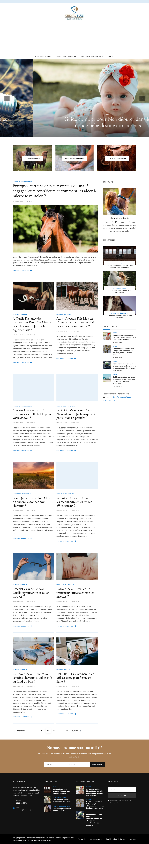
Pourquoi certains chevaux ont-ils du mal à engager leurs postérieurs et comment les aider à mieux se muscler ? (54, 191)
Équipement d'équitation (117, 158)
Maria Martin (19, 201)
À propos (133, 839)
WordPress (47, 840)
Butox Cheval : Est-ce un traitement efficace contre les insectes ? (75, 593)
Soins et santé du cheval (66, 56)
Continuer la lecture (21, 270)
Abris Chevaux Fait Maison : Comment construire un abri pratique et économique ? (75, 322)
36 (55, 731)
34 (43, 731)
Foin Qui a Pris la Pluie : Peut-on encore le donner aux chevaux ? (33, 502)
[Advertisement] (74, 35)
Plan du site (82, 839)
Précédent (21, 731)
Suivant (75, 731)
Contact (111, 56)
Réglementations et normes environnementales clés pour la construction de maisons (124, 366)
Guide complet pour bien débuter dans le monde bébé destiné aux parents (124, 337)
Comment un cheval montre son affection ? (119, 292)
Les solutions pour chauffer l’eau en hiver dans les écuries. (120, 266)
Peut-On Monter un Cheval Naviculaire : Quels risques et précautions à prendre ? (75, 414)
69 (67, 731)
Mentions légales (96, 839)
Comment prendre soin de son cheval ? (120, 317)
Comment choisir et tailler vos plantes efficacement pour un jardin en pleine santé (123, 352)
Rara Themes (28, 840)
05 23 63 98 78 (21, 803)
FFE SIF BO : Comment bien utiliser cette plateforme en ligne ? (75, 678)
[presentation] (7, 98)
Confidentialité (111, 839)
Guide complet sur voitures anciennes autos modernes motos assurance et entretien (124, 380)
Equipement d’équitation (91, 56)
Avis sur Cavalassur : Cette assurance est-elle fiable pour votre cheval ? (32, 414)
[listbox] (74, 98)
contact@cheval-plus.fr (25, 810)
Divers (74, 114)
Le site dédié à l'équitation (36, 838)
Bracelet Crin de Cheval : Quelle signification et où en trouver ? (31, 593)
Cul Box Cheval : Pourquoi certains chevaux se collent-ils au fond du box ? (32, 678)
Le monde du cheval (43, 56)
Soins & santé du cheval (74, 158)
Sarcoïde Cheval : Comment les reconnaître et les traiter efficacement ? (75, 502)
